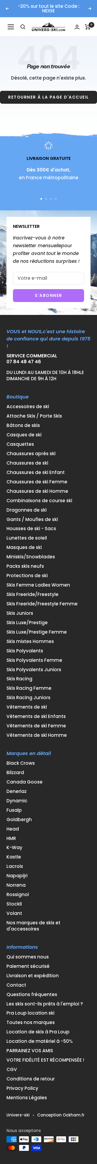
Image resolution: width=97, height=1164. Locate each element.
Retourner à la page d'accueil (48, 97)
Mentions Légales (26, 1098)
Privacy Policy (22, 1088)
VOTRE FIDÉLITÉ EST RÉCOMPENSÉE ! (45, 1060)
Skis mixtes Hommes (30, 641)
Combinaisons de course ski (39, 501)
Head (12, 829)
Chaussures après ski (31, 454)
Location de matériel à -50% (39, 1041)
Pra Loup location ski (30, 1013)
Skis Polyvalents (24, 651)
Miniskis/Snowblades (30, 557)
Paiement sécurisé (28, 966)
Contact (16, 985)
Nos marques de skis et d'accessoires (33, 926)
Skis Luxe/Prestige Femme (36, 632)
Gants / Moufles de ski (32, 519)
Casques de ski (23, 435)
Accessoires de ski (27, 407)
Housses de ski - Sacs (31, 529)
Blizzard (15, 773)
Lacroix (14, 866)
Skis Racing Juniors (28, 698)
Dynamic (16, 801)
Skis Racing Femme (28, 688)
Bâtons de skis (23, 425)
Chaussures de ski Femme (36, 482)
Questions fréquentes (31, 994)
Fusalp (14, 810)
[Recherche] (22, 26)
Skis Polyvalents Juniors (33, 670)
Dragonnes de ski (26, 510)
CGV (11, 1069)
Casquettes (20, 444)
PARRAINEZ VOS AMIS (29, 1051)
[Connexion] (77, 27)
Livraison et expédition (32, 976)
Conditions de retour (30, 1079)
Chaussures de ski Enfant (35, 472)
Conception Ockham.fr (61, 1115)
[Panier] (88, 27)
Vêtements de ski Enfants (36, 716)
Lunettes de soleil (26, 538)
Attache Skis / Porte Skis (34, 416)
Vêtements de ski (26, 707)
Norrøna (16, 885)
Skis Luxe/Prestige (27, 623)
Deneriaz (16, 791)
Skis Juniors (19, 613)
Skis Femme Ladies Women (38, 585)
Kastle (13, 857)
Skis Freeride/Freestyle (32, 594)
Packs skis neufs (25, 566)
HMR (11, 838)
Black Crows (20, 763)
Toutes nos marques (30, 1022)
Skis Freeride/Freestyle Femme (42, 604)
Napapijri (16, 876)
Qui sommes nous (27, 957)
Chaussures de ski (27, 463)
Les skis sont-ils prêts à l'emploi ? (44, 1004)
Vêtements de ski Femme (36, 726)
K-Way (14, 848)
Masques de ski (24, 547)
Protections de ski (27, 576)
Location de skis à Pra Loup (38, 1032)
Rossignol (17, 895)
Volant (14, 913)
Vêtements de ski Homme (36, 735)
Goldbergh (19, 820)
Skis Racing (19, 679)
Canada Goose (24, 782)
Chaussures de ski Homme (37, 491)
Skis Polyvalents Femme (34, 660)
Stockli (14, 904)
